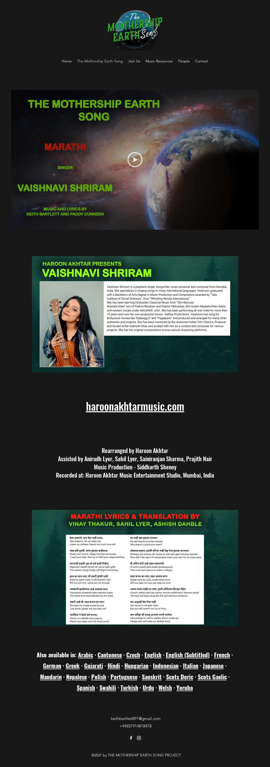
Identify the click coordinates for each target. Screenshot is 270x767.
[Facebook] (131, 738)
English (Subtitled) (188, 654)
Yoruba (184, 687)
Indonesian (166, 665)
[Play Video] (135, 159)
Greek (73, 665)
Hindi (114, 665)
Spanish (86, 687)
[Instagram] (139, 738)
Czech (133, 654)
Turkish (129, 687)
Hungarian (136, 665)
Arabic (85, 654)
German (52, 665)
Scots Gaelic (212, 676)
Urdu (148, 687)
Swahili (107, 687)
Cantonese (110, 654)
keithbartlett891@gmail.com (136, 718)
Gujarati (93, 665)
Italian (190, 665)
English (152, 654)
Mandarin (51, 676)
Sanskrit (152, 676)
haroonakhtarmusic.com (135, 406)
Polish (98, 676)
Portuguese (123, 676)
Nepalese (76, 676)
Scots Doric (179, 676)
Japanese (213, 665)
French (222, 654)
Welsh (165, 687)
